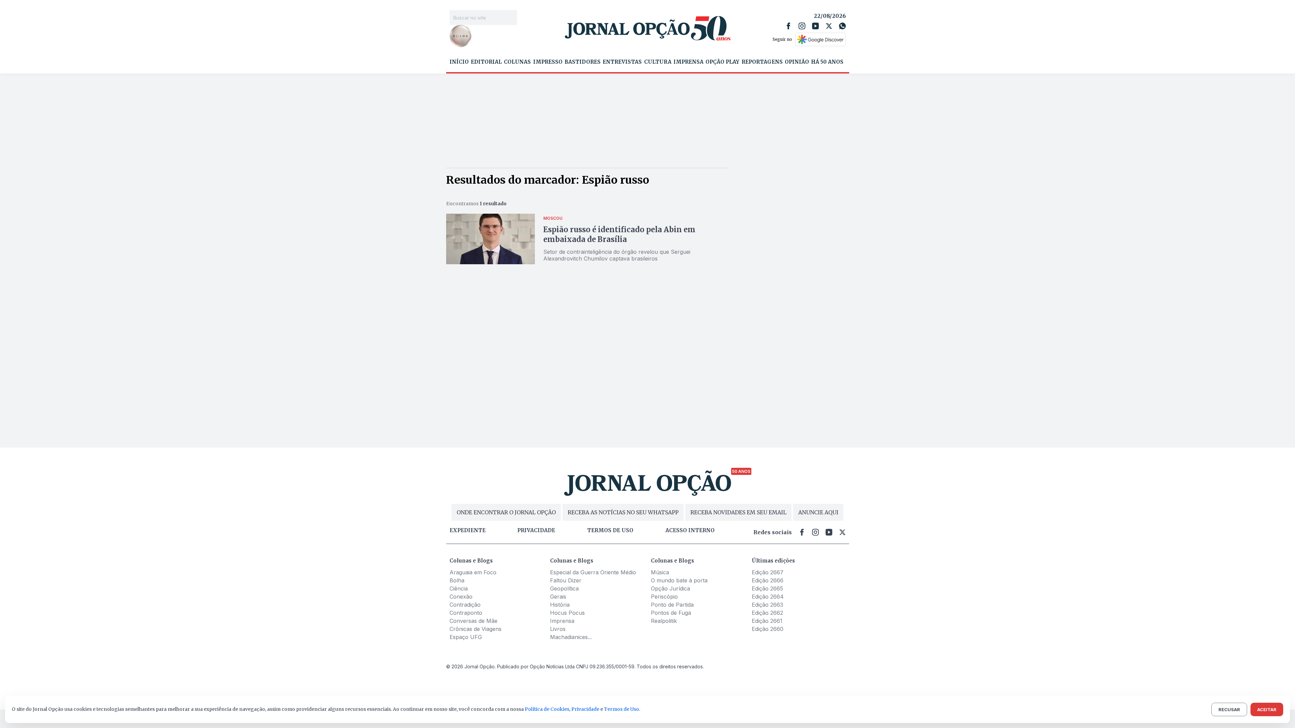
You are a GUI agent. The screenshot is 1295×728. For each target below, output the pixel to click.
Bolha (457, 580)
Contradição (465, 604)
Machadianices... (571, 637)
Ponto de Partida (672, 604)
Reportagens (762, 62)
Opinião (797, 62)
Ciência (459, 588)
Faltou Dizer (565, 580)
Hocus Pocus (567, 612)
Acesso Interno (690, 530)
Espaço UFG (466, 637)
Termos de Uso (621, 709)
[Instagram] (802, 26)
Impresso (548, 62)
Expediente (468, 530)
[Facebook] (788, 26)
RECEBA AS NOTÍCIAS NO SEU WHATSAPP (623, 512)
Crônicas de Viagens (475, 629)
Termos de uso (610, 530)
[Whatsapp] (842, 26)
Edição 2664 (768, 596)
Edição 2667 (767, 572)
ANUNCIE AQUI (818, 512)
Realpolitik (664, 620)
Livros (558, 629)
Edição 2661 (767, 620)
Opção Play (722, 62)
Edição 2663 (767, 604)
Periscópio (664, 596)
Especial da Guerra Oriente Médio (593, 572)
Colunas (517, 62)
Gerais (558, 596)
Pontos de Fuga (671, 612)
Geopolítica (564, 588)
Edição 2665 (767, 588)
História (560, 604)
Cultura (657, 62)
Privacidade (536, 530)
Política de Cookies (547, 709)
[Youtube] (815, 26)
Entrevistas (622, 62)
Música (660, 572)
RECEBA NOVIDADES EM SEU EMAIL (738, 512)
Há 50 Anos (827, 62)
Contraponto (466, 612)
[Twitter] (829, 26)
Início (459, 62)
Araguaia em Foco (473, 572)
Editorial (486, 62)
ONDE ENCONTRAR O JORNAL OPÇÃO (506, 512)
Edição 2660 (767, 629)
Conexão (461, 596)
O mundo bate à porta (679, 580)
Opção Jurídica (670, 588)
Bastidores (583, 62)
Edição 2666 (767, 580)
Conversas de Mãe (473, 620)
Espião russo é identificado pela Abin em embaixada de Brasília (619, 234)
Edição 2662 (767, 612)
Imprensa (688, 62)
